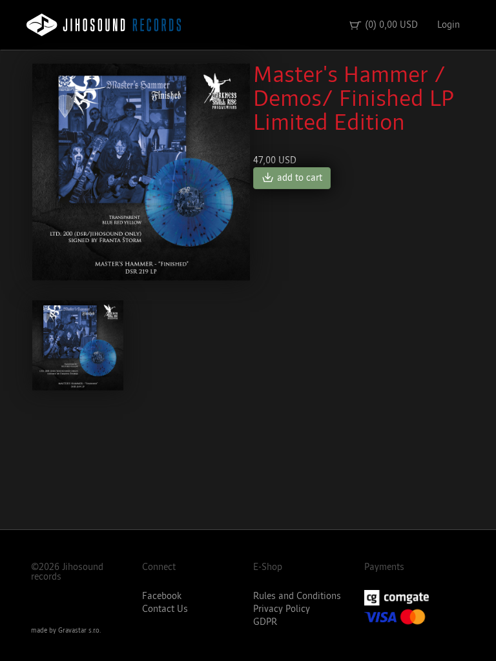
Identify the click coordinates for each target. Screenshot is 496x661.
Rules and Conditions (297, 596)
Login (448, 25)
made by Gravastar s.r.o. (66, 630)
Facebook (161, 596)
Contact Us (165, 609)
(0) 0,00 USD (383, 25)
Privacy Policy (281, 609)
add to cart (292, 178)
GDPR (265, 622)
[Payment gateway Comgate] (415, 597)
